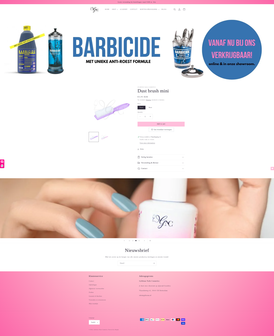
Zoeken (91, 292)
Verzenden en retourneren (97, 300)
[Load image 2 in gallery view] (104, 137)
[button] (115, 9)
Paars (141, 107)
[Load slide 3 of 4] (136, 240)
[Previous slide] (124, 240)
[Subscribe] (153, 263)
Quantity (140, 112)
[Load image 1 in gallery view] (94, 137)
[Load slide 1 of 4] (129, 240)
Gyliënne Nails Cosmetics (101, 330)
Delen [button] (142, 149)
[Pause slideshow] (149, 240)
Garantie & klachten (95, 296)
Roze (150, 107)
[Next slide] (144, 240)
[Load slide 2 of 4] (132, 240)
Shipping (148, 100)
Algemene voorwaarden (96, 288)
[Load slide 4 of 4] (139, 240)
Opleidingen (93, 285)
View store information (147, 143)
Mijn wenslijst (93, 303)
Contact (91, 281)
